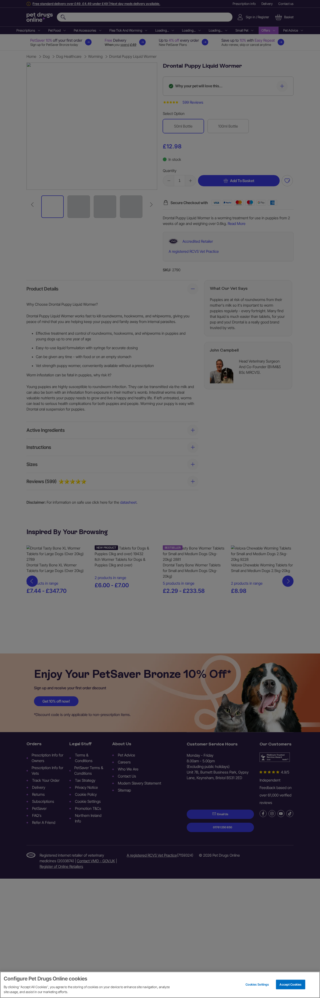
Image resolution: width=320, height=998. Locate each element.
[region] (160, 985)
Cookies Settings (257, 984)
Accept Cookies (290, 984)
